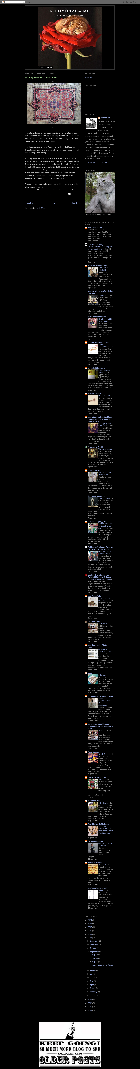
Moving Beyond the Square (41, 77)
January (93, 995)
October (93, 948)
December (94, 941)
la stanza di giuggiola (97, 522)
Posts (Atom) (41, 208)
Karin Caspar (93, 752)
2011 (90, 1007)
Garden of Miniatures (97, 777)
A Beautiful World (95, 447)
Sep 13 (95, 958)
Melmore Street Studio (97, 266)
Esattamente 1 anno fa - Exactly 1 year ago (105, 526)
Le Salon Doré (94, 622)
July (92, 974)
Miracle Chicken (94, 394)
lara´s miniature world (97, 888)
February (94, 992)
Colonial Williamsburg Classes (99, 579)
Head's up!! (102, 865)
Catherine (105, 118)
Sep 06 (95, 962)
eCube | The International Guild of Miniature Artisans (99, 576)
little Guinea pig (104, 396)
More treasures (104, 498)
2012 (90, 1003)
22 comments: (60, 194)
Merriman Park (94, 801)
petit (90, 673)
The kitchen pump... (105, 449)
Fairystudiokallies (95, 841)
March (93, 988)
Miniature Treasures (96, 496)
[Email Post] (69, 194)
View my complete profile (97, 163)
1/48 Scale (102, 296)
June (92, 977)
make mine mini (95, 470)
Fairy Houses (103, 803)
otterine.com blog (95, 244)
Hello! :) (101, 731)
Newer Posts (30, 203)
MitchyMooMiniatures (97, 317)
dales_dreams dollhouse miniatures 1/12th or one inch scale (100, 726)
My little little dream (96, 368)
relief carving (103, 675)
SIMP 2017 (102, 624)
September (94, 952)
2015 (90, 934)
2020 (90, 920)
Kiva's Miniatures (95, 863)
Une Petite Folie (94, 596)
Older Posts (76, 203)
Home (53, 203)
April (92, 985)
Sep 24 (95, 955)
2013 (90, 1000)
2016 (90, 931)
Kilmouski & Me (70, 11)
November (94, 944)
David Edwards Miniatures (99, 824)
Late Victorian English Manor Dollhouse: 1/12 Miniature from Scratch (100, 419)
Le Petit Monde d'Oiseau (98, 342)
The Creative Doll (95, 228)
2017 (90, 927)
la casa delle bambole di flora (100, 696)
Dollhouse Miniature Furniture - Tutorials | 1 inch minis (100, 548)
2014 (90, 938)
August (93, 970)
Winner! (101, 890)
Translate (88, 77)
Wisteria (101, 780)
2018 (90, 924)
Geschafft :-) (103, 754)
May (92, 981)
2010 (90, 1010)
